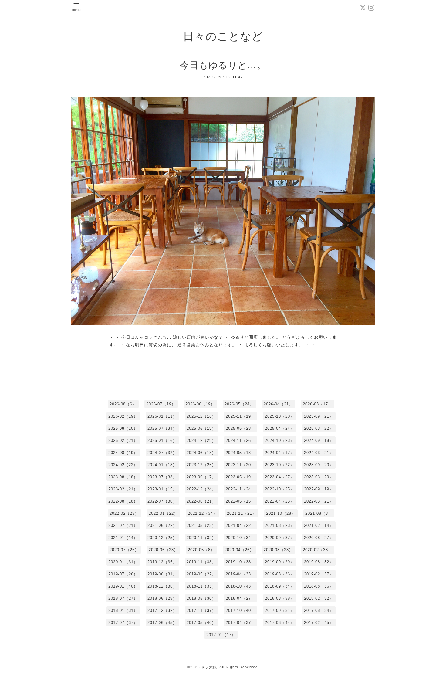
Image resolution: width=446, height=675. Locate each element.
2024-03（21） (318, 452)
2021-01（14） (123, 537)
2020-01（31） (123, 562)
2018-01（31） (123, 610)
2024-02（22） (123, 465)
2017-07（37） (123, 622)
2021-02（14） (318, 525)
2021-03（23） (279, 525)
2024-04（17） (279, 452)
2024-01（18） (162, 465)
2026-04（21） (278, 404)
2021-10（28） (281, 513)
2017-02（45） (318, 622)
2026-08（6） (123, 404)
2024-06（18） (201, 452)
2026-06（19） (200, 404)
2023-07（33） (162, 477)
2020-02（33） (317, 550)
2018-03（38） (279, 598)
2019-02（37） (318, 574)
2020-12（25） (162, 537)
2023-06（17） (201, 477)
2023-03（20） (318, 477)
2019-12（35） (162, 562)
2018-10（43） (240, 586)
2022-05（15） (240, 501)
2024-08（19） (123, 452)
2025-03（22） (318, 428)
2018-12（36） (162, 586)
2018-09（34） (279, 586)
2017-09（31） (279, 610)
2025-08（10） (123, 428)
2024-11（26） (240, 440)
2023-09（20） (318, 465)
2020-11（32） (201, 537)
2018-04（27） (240, 598)
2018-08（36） (318, 586)
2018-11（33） (201, 586)
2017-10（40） (240, 610)
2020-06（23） (163, 550)
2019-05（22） (201, 574)
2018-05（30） (201, 598)
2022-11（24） (240, 489)
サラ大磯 (209, 667)
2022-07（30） (162, 501)
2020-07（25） (124, 550)
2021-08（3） (318, 513)
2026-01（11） (162, 416)
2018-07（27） (123, 598)
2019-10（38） (240, 562)
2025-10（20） (279, 416)
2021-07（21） (123, 525)
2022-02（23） (124, 513)
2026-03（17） (317, 404)
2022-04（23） (279, 501)
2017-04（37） (240, 622)
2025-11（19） (240, 416)
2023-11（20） (240, 465)
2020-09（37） (279, 537)
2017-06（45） (162, 622)
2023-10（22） (279, 465)
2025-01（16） (162, 440)
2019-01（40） (123, 586)
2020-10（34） (240, 537)
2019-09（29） (279, 562)
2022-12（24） (201, 489)
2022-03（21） (318, 501)
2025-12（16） (201, 416)
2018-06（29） (162, 598)
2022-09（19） (318, 489)
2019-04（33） (240, 574)
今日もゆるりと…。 (223, 65)
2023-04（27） (279, 477)
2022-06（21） (201, 501)
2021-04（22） (240, 525)
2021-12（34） (202, 513)
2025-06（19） (201, 428)
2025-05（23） (240, 428)
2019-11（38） (201, 562)
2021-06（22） (162, 525)
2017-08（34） (318, 610)
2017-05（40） (201, 622)
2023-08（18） (123, 477)
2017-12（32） (162, 610)
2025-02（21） (123, 440)
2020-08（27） (318, 537)
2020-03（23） (278, 550)
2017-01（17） (221, 635)
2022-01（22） (163, 513)
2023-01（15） (162, 489)
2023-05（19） (240, 477)
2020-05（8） (201, 550)
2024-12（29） (201, 440)
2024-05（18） (240, 452)
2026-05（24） (239, 404)
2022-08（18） (123, 501)
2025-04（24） (279, 428)
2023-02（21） (123, 489)
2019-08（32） (318, 562)
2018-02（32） (318, 598)
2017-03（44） (279, 622)
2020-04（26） (239, 550)
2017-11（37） (201, 610)
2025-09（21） (318, 416)
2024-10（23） (279, 440)
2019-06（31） (162, 574)
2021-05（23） (201, 525)
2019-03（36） (279, 574)
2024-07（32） (162, 452)
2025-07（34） (162, 428)
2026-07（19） (161, 404)
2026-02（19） (123, 416)
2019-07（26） (123, 574)
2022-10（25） (279, 489)
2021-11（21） (241, 513)
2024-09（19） (318, 440)
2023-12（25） (201, 465)
